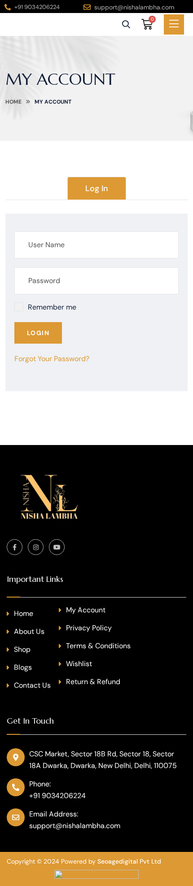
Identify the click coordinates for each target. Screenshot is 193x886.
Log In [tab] (96, 188)
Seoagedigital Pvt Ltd (129, 861)
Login (38, 333)
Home (13, 101)
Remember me (52, 307)
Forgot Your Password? (51, 358)
